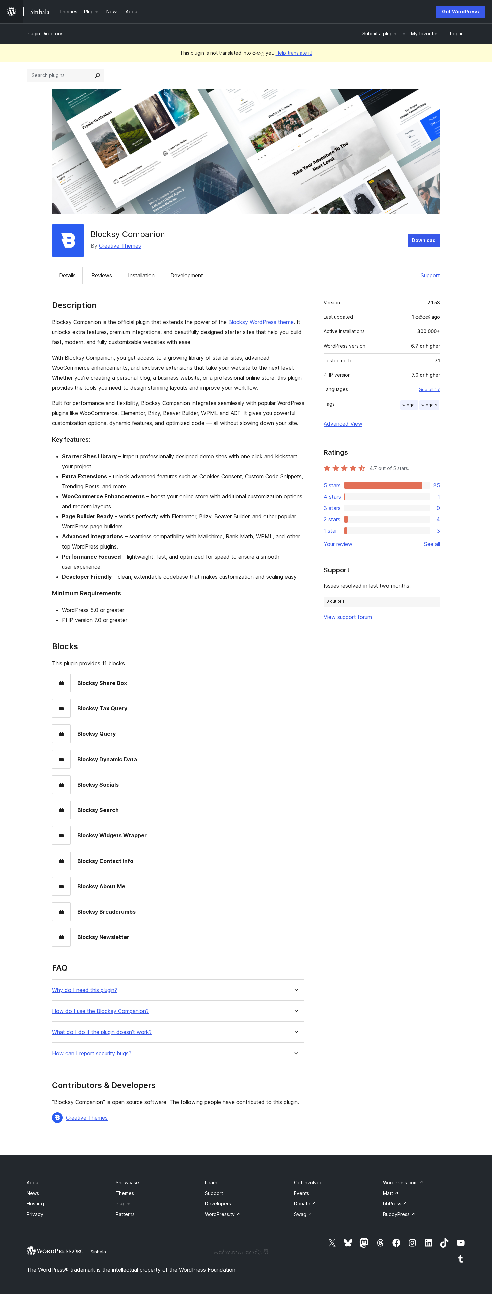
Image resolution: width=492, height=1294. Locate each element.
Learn (211, 1182)
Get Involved (308, 1182)
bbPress (395, 1203)
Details (67, 275)
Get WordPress (460, 11)
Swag (303, 1214)
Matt (391, 1193)
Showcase (127, 1182)
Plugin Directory (44, 33)
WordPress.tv (222, 1214)
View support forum (348, 617)
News (33, 1193)
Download (424, 240)
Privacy (35, 1214)
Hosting (35, 1203)
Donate (305, 1203)
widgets (429, 404)
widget (409, 404)
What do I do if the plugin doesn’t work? (102, 1032)
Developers (218, 1203)
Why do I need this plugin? (84, 990)
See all (432, 544)
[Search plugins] (97, 75)
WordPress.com (403, 1182)
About (33, 1182)
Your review (338, 544)
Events (301, 1193)
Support (430, 275)
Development (186, 275)
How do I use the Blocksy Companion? (100, 1011)
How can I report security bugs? (91, 1053)
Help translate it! (294, 53)
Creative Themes (120, 245)
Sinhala (98, 1251)
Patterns (125, 1214)
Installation (141, 275)
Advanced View (343, 423)
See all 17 (429, 389)
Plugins (124, 1203)
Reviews (101, 275)
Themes (125, 1193)
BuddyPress (399, 1214)
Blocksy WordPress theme (261, 322)
